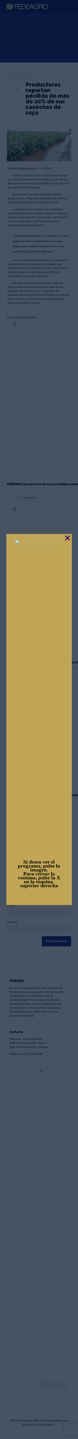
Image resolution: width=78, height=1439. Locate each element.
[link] (39, 696)
